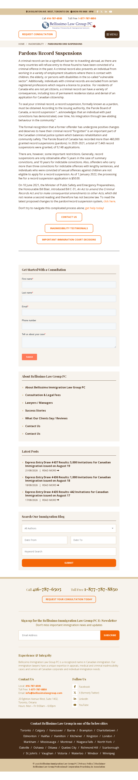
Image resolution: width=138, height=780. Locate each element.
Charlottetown (106, 730)
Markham (30, 742)
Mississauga (48, 742)
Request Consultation (37, 34)
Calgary (40, 730)
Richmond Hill (89, 747)
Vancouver (56, 730)
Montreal (66, 742)
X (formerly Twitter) (89, 692)
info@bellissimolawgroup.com (44, 693)
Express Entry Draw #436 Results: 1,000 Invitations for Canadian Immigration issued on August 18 (68, 479)
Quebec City (68, 747)
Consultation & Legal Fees (43, 395)
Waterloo (77, 753)
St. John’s (31, 753)
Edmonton (30, 736)
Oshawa (38, 747)
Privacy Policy (86, 763)
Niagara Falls (85, 742)
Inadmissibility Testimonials (69, 228)
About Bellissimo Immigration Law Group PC (55, 387)
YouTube (84, 705)
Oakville (24, 747)
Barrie (71, 730)
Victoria (62, 753)
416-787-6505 (54, 18)
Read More (49, 470)
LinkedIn (83, 698)
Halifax (45, 736)
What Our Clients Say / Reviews (46, 418)
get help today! (94, 208)
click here (109, 201)
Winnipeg (109, 753)
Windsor (93, 753)
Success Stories (35, 410)
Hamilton (60, 736)
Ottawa (52, 747)
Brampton (85, 730)
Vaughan (47, 753)
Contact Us (69, 217)
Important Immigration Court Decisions (69, 239)
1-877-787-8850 (87, 18)
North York (104, 742)
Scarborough (110, 747)
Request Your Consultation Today (69, 599)
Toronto (25, 730)
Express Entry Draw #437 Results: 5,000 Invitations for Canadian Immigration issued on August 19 (68, 464)
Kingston (92, 736)
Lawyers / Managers (39, 403)
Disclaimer (100, 763)
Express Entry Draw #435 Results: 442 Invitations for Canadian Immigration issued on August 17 (66, 493)
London (107, 736)
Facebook (84, 686)
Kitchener (76, 736)
